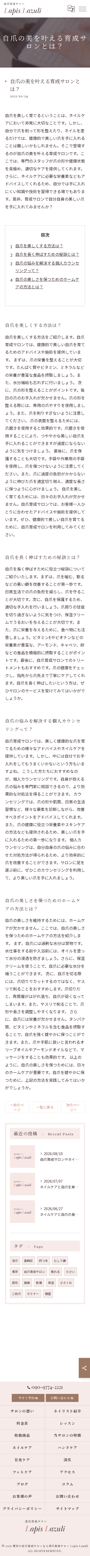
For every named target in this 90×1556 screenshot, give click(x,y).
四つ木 (43, 1261)
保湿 (51, 1283)
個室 (48, 1294)
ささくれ (66, 1283)
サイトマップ (68, 1508)
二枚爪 (16, 1294)
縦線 (27, 1283)
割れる (55, 1272)
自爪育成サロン (34, 1272)
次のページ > (73, 1107)
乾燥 (39, 1283)
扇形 (15, 1283)
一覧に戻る (45, 1107)
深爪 (15, 1261)
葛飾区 (28, 1261)
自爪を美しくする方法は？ (39, 246)
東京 (15, 1272)
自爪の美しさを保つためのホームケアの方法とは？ (47, 283)
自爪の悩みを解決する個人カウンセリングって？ (47, 266)
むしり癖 (60, 1261)
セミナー (33, 1294)
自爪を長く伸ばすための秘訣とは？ (47, 254)
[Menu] (82, 8)
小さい (70, 1272)
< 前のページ (17, 1107)
